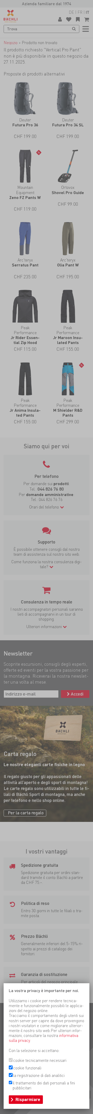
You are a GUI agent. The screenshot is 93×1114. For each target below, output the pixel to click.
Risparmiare (28, 1099)
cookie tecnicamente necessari (39, 1060)
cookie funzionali (27, 1067)
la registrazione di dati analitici (39, 1075)
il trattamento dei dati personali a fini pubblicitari (44, 1085)
